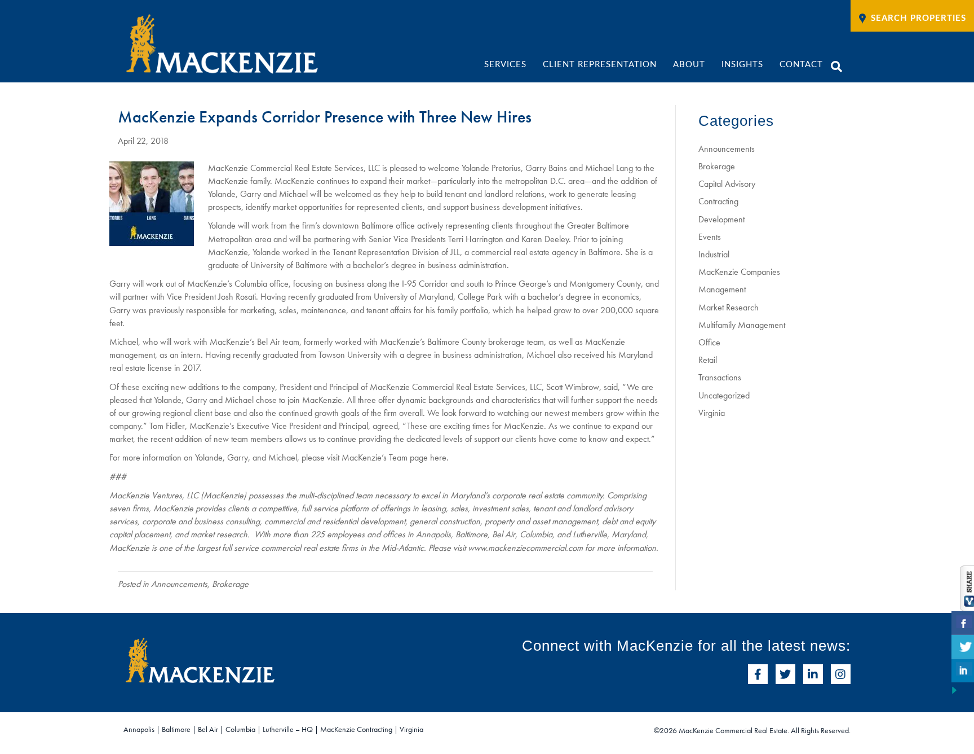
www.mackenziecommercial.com (525, 548)
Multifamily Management (741, 325)
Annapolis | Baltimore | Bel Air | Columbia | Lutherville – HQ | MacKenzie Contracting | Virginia (273, 729)
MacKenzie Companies (739, 272)
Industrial (713, 254)
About (689, 64)
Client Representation (600, 64)
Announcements (179, 584)
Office (709, 342)
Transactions (719, 377)
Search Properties (918, 18)
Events (709, 237)
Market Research (728, 307)
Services (505, 64)
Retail (707, 360)
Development (721, 219)
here (438, 457)
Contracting (718, 201)
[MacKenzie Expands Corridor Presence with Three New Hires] (151, 202)
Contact (801, 64)
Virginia (711, 413)
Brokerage (230, 584)
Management (722, 289)
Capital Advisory (726, 184)
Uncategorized (724, 395)
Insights (742, 64)
